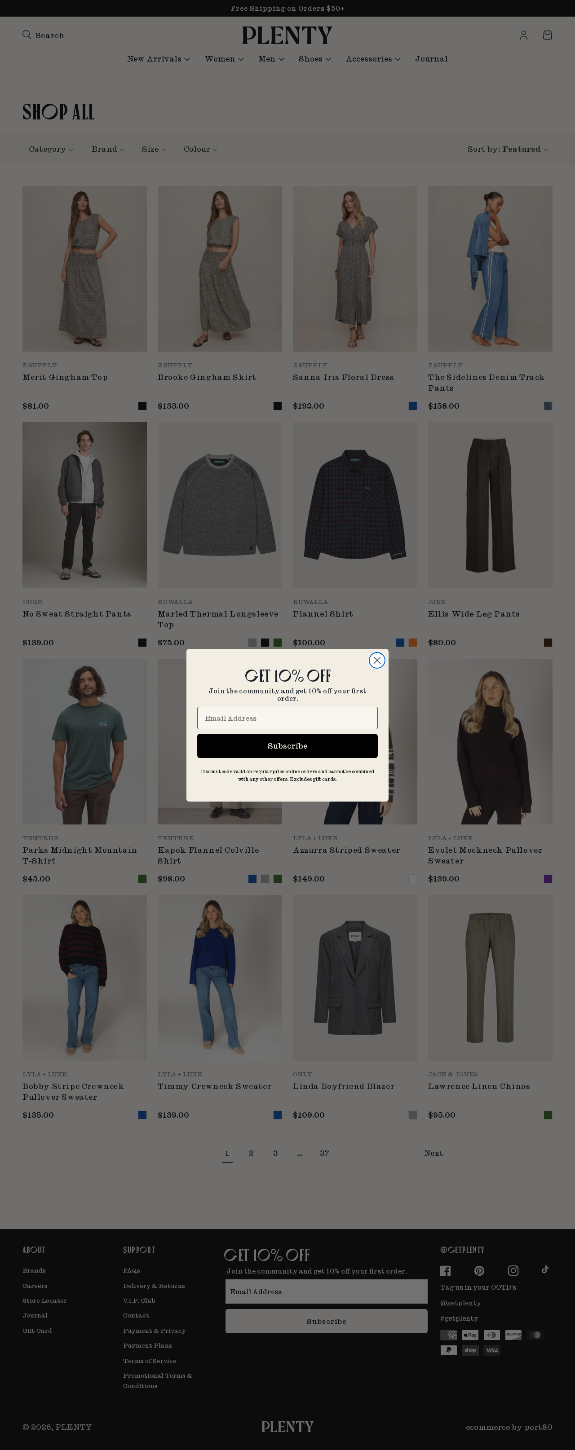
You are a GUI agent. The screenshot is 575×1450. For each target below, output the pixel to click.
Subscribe (287, 745)
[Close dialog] (377, 660)
